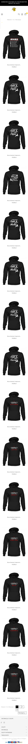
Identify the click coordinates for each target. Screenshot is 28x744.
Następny (22, 713)
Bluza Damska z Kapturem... (14, 65)
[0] (25, 14)
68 (17, 710)
